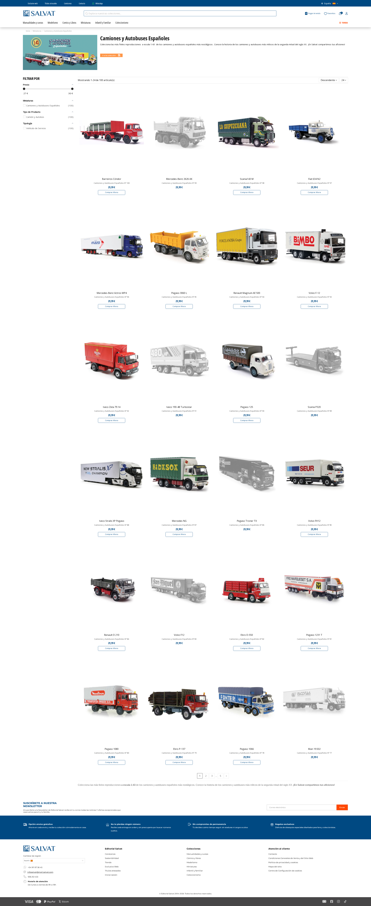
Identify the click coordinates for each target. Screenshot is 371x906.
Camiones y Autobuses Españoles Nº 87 (179, 525)
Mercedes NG (179, 520)
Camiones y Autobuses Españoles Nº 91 (179, 411)
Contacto (82, 3)
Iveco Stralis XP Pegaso (111, 520)
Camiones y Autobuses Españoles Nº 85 (314, 525)
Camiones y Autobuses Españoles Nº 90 (246, 411)
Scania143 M (247, 179)
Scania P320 (314, 407)
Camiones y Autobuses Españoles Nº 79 (179, 753)
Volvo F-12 (314, 293)
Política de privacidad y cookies (283, 862)
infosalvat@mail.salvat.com (40, 872)
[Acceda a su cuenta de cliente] (346, 13)
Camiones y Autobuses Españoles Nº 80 (111, 753)
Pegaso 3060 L (179, 293)
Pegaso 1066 (247, 749)
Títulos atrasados (51, 3)
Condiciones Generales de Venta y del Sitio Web (290, 858)
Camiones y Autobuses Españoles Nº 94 (246, 297)
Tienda (108, 862)
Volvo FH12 (314, 520)
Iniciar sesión (111, 875)
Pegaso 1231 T (314, 635)
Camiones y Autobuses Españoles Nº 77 (314, 753)
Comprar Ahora (111, 192)
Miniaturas (192, 866)
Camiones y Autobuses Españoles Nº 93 (314, 297)
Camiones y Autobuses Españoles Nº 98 (246, 183)
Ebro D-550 (247, 635)
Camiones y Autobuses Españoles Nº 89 (314, 411)
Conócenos (68, 3)
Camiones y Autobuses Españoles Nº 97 (314, 183)
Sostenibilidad (112, 858)
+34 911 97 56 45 (35, 867)
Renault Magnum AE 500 (246, 293)
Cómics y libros (194, 858)
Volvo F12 (179, 635)
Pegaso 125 (246, 407)
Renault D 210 (111, 635)
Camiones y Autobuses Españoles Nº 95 (179, 297)
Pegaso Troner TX (247, 520)
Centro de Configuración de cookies (285, 870)
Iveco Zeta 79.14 (111, 407)
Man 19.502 (314, 749)
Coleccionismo (194, 875)
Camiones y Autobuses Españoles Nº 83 (179, 639)
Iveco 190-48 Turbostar (179, 407)
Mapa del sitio (275, 866)
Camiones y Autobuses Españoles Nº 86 (246, 525)
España (327, 3)
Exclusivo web (33, 3)
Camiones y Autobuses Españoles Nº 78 (246, 753)
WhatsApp (99, 3)
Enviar (342, 807)
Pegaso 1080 (112, 749)
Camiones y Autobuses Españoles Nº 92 (111, 411)
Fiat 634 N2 (314, 179)
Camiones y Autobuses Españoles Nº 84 (111, 639)
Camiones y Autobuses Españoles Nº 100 (112, 183)
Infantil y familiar (195, 870)
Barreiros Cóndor (111, 179)
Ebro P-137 (179, 749)
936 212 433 (33, 877)
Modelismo (192, 862)
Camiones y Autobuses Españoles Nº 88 (111, 525)
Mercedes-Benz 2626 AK (179, 179)
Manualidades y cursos (197, 854)
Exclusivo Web (112, 866)
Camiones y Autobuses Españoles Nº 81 (314, 639)
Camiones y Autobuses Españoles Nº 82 (246, 639)
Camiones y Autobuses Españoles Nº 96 (111, 297)
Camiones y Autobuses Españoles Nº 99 (179, 183)
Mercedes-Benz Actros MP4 (112, 293)
